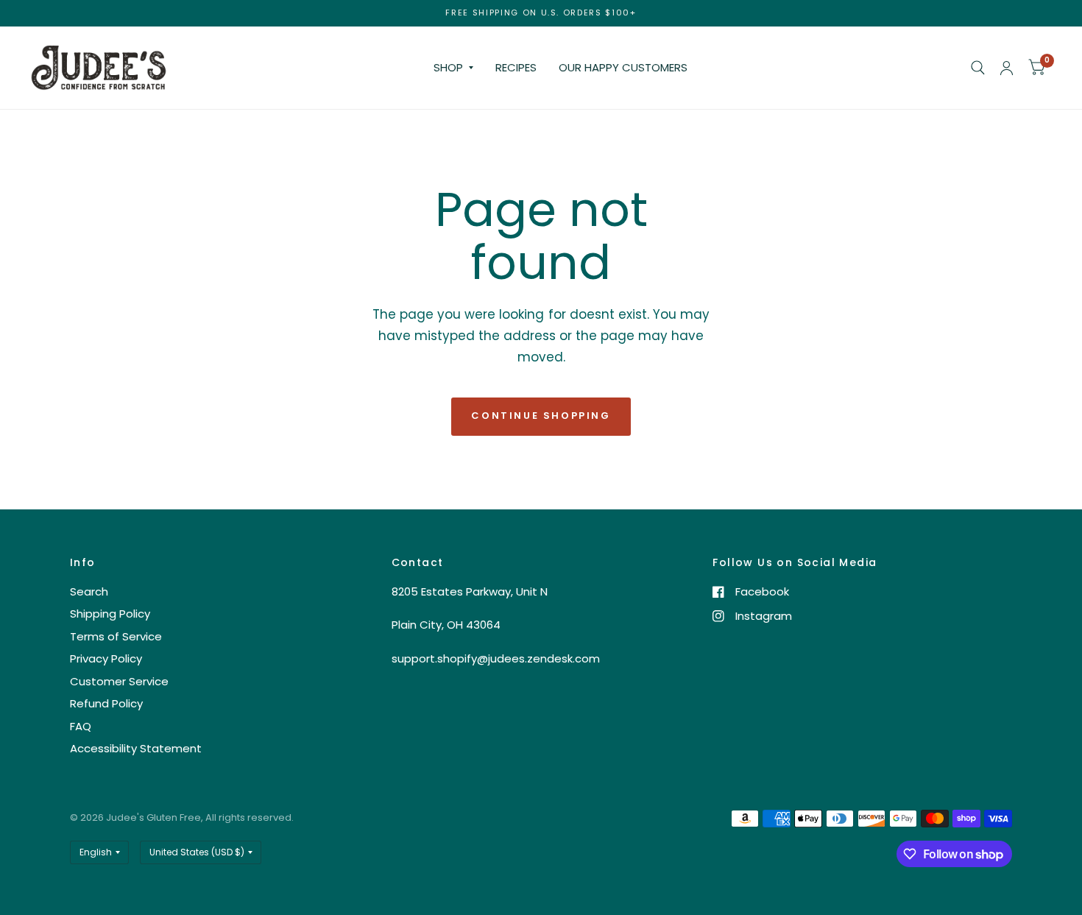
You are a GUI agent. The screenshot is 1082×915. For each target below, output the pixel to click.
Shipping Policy (110, 613)
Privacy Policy (106, 658)
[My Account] (1006, 68)
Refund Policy (106, 703)
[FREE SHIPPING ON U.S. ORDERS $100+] (540, 13)
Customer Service (119, 681)
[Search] (977, 68)
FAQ (80, 726)
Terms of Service (116, 636)
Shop (448, 67)
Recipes (516, 67)
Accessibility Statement (136, 748)
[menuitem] (453, 68)
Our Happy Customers (623, 67)
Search (89, 591)
